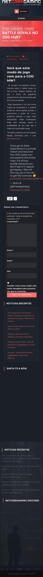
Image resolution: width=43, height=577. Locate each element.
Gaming (29, 29)
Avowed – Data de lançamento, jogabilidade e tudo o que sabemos (20, 355)
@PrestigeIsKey (13, 139)
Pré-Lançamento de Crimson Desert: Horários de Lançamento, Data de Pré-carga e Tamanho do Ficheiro (21, 458)
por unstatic (14, 56)
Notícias (5, 41)
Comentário (13, 222)
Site (9, 271)
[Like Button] (10, 198)
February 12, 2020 (20, 190)
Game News (17, 29)
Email (10, 261)
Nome (10, 250)
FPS (6, 29)
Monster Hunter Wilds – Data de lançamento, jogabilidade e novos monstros (21, 345)
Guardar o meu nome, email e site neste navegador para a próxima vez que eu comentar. (21, 288)
